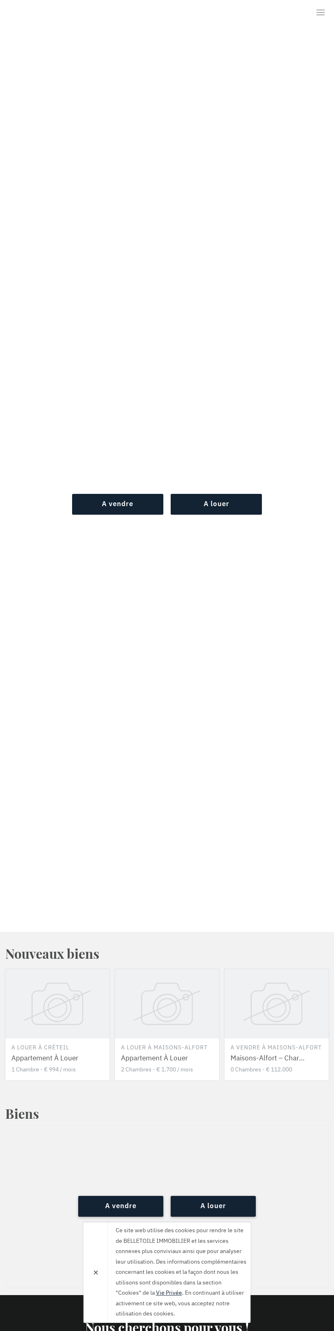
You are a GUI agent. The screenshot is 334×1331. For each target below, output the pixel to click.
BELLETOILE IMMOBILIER (52, 14)
